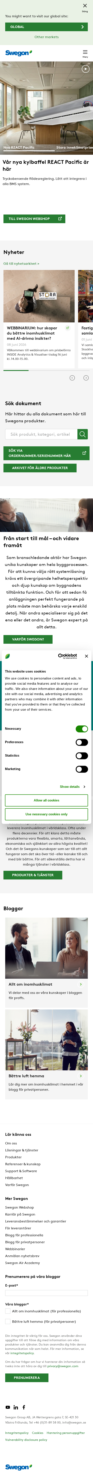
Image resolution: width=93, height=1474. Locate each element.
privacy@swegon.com (62, 1366)
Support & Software (21, 1171)
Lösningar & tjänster (21, 1150)
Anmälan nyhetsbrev (22, 1256)
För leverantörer (18, 1228)
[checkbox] (46, 1316)
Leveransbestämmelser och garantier (35, 1221)
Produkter (13, 1157)
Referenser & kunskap (23, 1164)
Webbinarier (15, 1249)
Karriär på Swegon (20, 1214)
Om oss (11, 1143)
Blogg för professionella (24, 1235)
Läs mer (18, 195)
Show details (70, 786)
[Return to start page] (18, 53)
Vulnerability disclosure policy (26, 1440)
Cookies (37, 1433)
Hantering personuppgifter (66, 1433)
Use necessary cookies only (46, 814)
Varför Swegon (17, 1185)
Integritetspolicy (17, 1433)
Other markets (47, 37)
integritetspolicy (22, 1353)
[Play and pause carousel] (86, 70)
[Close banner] (86, 656)
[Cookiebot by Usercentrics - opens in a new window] (58, 656)
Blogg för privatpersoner (25, 1242)
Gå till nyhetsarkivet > (21, 264)
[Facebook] (23, 1409)
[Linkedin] (15, 1409)
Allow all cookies (46, 800)
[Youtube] (7, 1409)
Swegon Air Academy (22, 1263)
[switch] (82, 742)
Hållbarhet (14, 1178)
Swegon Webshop (19, 1207)
